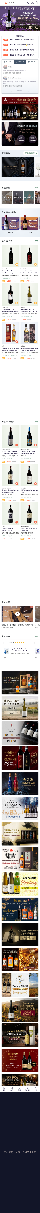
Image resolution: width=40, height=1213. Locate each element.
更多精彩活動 (30, 153)
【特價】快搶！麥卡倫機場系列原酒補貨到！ (22, 50)
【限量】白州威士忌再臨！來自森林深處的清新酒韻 (22, 55)
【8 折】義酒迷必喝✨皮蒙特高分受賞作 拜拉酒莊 (22, 40)
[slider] (19, 642)
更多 (36, 187)
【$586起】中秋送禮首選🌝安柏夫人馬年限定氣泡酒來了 (22, 45)
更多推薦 (20, 90)
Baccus (9, 2)
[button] (2, 19)
